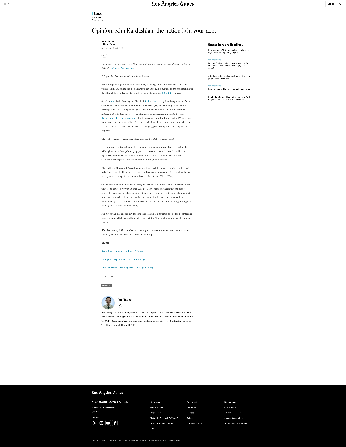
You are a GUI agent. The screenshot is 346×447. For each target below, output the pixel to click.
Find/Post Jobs (156, 408)
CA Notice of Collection (146, 440)
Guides (190, 418)
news (113, 101)
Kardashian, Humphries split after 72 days (122, 251)
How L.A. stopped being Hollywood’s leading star (229, 89)
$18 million (167, 92)
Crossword (192, 402)
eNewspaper (155, 402)
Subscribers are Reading (224, 44)
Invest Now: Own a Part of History (161, 426)
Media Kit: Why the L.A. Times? (164, 418)
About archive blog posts (123, 68)
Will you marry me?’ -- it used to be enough (124, 259)
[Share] (104, 56)
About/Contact (230, 402)
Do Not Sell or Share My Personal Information (170, 440)
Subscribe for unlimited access (103, 408)
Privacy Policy (133, 440)
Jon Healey (97, 17)
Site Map (95, 412)
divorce (156, 101)
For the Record (230, 408)
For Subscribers (214, 60)
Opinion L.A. (98, 20)
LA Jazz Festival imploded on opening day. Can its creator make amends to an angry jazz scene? (228, 65)
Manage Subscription (233, 418)
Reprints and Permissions (235, 423)
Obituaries (191, 408)
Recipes (190, 413)
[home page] (173, 4)
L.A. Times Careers (232, 413)
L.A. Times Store (194, 423)
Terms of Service (122, 440)
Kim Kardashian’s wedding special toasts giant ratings (127, 267)
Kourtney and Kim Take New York (119, 117)
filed (146, 101)
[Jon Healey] (108, 303)
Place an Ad (155, 413)
